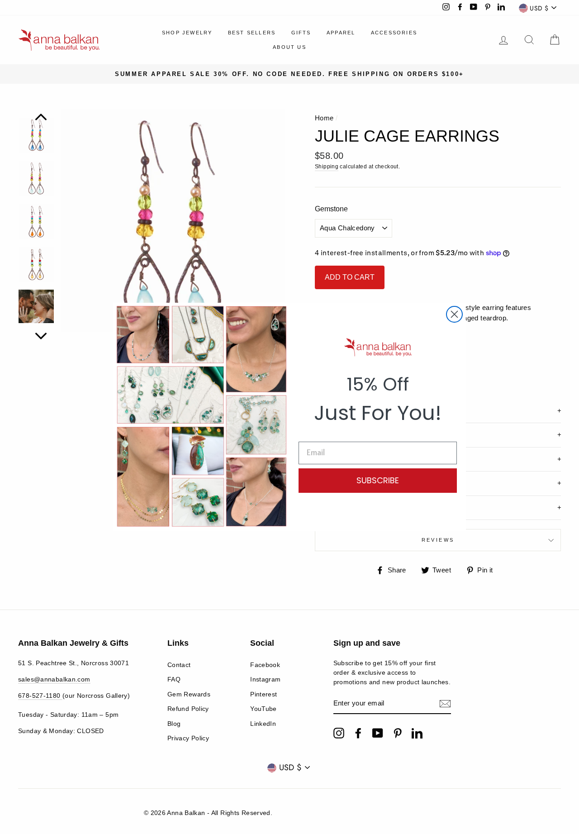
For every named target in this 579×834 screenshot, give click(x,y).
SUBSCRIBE (377, 480)
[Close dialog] (454, 314)
